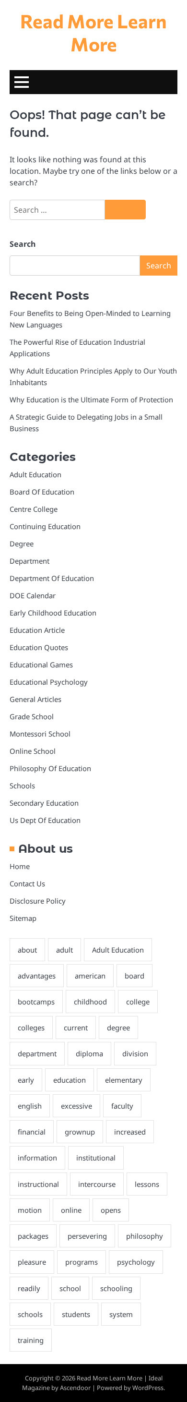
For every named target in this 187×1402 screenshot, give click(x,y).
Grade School (32, 716)
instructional (38, 1184)
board (134, 975)
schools (30, 1314)
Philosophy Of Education (50, 768)
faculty (122, 1106)
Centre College (34, 509)
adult (64, 950)
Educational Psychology (49, 682)
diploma (89, 1053)
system (121, 1314)
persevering (87, 1236)
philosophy (144, 1236)
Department (29, 561)
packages (33, 1236)
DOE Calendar (33, 595)
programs (81, 1262)
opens (111, 1210)
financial (32, 1131)
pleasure (32, 1262)
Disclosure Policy (38, 901)
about (27, 950)
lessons (147, 1184)
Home (20, 866)
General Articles (35, 699)
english (30, 1106)
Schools (22, 785)
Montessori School (40, 733)
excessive (76, 1106)
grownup (80, 1131)
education (69, 1080)
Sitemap (23, 918)
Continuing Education (45, 526)
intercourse (97, 1184)
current (76, 1027)
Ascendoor (75, 1387)
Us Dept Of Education (45, 820)
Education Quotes (39, 647)
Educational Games (41, 664)
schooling (116, 1288)
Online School (33, 751)
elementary (123, 1080)
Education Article (37, 630)
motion (30, 1210)
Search (22, 244)
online (71, 1210)
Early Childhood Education (53, 612)
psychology (136, 1262)
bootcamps (36, 1001)
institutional (96, 1157)
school (70, 1288)
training (31, 1340)
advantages (37, 975)
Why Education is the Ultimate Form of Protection (91, 399)
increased (130, 1131)
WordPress (148, 1387)
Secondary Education (44, 803)
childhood (90, 1001)
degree (118, 1027)
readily (29, 1288)
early (26, 1080)
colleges (31, 1027)
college (138, 1001)
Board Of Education (42, 491)
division (135, 1053)
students (76, 1314)
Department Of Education (52, 578)
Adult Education (35, 474)
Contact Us (27, 883)
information (37, 1157)
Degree (22, 543)
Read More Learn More (93, 32)
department (37, 1053)
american (90, 975)
